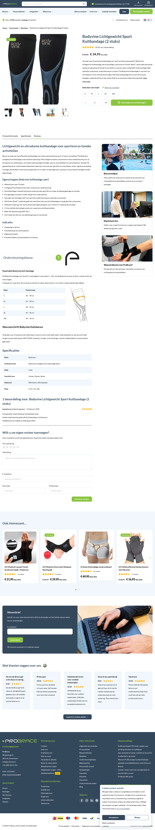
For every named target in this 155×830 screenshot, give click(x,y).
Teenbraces (45, 803)
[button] (4, 558)
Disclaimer (83, 780)
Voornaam (6, 486)
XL (106, 94)
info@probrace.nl (9, 762)
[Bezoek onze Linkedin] (92, 800)
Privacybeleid (84, 749)
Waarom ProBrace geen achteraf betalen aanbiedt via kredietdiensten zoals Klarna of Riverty (134, 763)
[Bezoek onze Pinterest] (97, 800)
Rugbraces (45, 796)
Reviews (37, 136)
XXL (113, 94)
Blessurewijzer (80, 11)
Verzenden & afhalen (48, 760)
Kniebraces (45, 786)
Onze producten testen (88, 783)
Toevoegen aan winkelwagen (133, 102)
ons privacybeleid (123, 809)
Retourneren (135, 20)
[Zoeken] (84, 4)
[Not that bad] (7, 447)
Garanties (83, 773)
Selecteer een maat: (100, 87)
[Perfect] (17, 447)
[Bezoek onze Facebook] (81, 800)
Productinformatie (10, 136)
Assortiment (14, 28)
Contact (44, 746)
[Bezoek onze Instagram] (87, 800)
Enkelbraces (45, 790)
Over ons (93, 11)
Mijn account (46, 756)
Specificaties (26, 136)
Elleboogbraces (46, 793)
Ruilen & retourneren (49, 763)
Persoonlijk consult (86, 766)
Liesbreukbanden (47, 800)
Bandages (24, 28)
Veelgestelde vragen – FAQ (51, 770)
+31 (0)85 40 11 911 (9, 765)
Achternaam (53, 486)
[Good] (14, 447)
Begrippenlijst (84, 763)
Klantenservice (122, 20)
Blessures (47, 11)
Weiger (137, 817)
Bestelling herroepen (49, 766)
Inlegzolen (34, 11)
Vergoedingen (84, 770)
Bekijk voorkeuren (108, 823)
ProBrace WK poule (125, 777)
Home (4, 28)
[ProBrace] (9, 3)
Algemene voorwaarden (88, 746)
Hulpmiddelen (19, 11)
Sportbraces (7, 795)
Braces (5, 11)
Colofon (105, 826)
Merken (5, 802)
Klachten (82, 777)
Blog (81, 787)
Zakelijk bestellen (109, 11)
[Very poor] (3, 447)
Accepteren (113, 817)
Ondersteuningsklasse (87, 760)
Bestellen (82, 756)
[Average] (10, 447)
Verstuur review (82, 499)
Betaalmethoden (85, 753)
